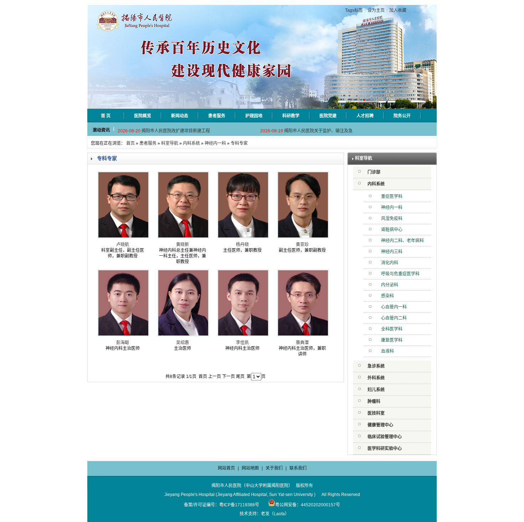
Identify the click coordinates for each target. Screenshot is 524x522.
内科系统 (191, 143)
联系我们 (298, 468)
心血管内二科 (394, 318)
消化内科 (389, 262)
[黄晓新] (183, 236)
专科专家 (239, 143)
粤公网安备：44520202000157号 (307, 504)
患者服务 (147, 143)
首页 (130, 143)
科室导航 (169, 143)
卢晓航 (122, 244)
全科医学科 (391, 329)
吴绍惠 (182, 342)
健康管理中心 (380, 425)
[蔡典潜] (303, 334)
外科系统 (376, 377)
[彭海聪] (123, 334)
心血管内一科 (394, 306)
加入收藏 (397, 10)
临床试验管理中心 (385, 436)
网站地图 (250, 468)
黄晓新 (182, 244)
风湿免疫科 (391, 218)
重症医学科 (391, 196)
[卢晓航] (123, 236)
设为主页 (376, 10)
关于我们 (274, 468)
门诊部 (374, 172)
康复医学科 (391, 340)
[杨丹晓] (243, 236)
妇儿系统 (376, 389)
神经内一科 (215, 143)
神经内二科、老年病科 (402, 240)
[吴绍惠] (183, 334)
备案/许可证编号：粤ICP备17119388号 (221, 504)
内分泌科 (389, 284)
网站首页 (226, 468)
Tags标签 (354, 10)
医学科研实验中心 (385, 448)
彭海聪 (122, 342)
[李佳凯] (243, 334)
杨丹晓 (242, 244)
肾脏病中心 (391, 229)
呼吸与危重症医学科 (400, 273)
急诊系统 (376, 366)
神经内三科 (391, 251)
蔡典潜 (302, 342)
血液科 (387, 351)
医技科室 (376, 413)
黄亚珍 (302, 244)
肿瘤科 (374, 401)
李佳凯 (242, 342)
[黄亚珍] (303, 236)
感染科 (387, 295)
